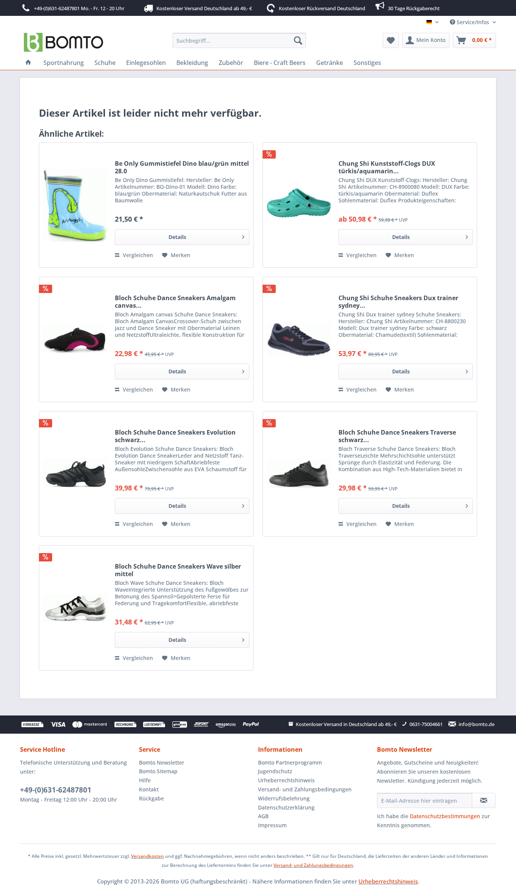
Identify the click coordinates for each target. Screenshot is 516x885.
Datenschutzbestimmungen (445, 816)
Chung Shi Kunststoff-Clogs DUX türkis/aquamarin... (386, 167)
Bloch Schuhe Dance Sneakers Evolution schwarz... (175, 436)
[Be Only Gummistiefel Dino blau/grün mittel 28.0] (75, 205)
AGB (263, 816)
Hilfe (145, 780)
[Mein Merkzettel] (391, 40)
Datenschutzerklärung (286, 807)
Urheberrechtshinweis (286, 780)
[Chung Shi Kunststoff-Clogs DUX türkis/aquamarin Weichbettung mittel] (299, 205)
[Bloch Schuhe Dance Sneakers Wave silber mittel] (75, 608)
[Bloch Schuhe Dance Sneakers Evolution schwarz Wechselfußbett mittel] (75, 474)
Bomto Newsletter (161, 762)
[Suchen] (298, 40)
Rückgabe (151, 798)
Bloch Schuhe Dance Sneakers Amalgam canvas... (175, 301)
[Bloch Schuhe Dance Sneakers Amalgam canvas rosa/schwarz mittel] (75, 339)
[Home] (28, 63)
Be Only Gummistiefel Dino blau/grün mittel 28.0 (182, 167)
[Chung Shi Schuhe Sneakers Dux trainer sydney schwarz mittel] (299, 339)
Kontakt (149, 789)
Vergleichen (137, 255)
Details (177, 237)
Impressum (272, 825)
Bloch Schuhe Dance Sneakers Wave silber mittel (178, 570)
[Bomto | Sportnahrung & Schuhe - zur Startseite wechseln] (64, 42)
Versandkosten (147, 856)
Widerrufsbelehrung (284, 798)
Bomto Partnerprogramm (290, 762)
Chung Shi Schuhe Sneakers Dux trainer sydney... (398, 301)
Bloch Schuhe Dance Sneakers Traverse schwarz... (397, 436)
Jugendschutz (275, 771)
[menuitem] (239, 40)
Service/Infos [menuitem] (473, 22)
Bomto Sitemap (158, 771)
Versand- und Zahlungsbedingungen (305, 789)
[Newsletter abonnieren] (484, 800)
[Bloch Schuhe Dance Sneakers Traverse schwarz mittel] (299, 474)
